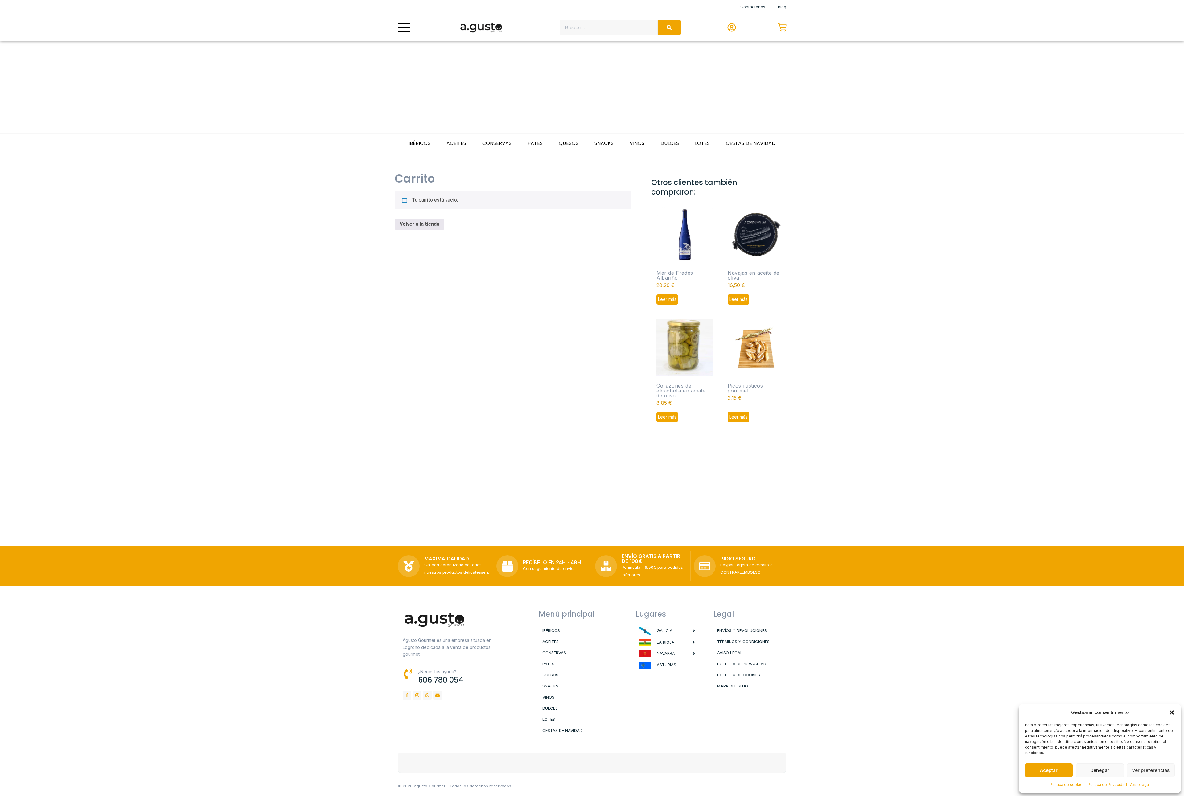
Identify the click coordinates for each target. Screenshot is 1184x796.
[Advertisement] (592, 87)
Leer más (667, 299)
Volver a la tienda (419, 224)
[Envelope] (437, 695)
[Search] (669, 27)
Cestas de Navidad (750, 143)
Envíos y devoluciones (742, 630)
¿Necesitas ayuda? (437, 671)
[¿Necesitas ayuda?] (408, 673)
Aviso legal (1140, 784)
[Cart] (782, 27)
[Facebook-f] (407, 695)
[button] (1172, 712)
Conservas (497, 143)
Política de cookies (1067, 784)
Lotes (702, 143)
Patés (535, 143)
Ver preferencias (1151, 770)
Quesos (568, 143)
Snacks (604, 143)
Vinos (637, 143)
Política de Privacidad (1107, 784)
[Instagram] (417, 695)
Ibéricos (419, 143)
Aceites (456, 143)
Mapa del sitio (732, 685)
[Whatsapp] (427, 695)
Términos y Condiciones (743, 641)
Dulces (669, 143)
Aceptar (1049, 770)
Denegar (1099, 770)
